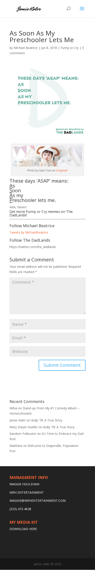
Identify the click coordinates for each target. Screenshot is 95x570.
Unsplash (62, 170)
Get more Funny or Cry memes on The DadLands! (41, 213)
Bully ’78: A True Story (46, 420)
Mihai (13, 408)
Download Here (23, 529)
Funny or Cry (70, 48)
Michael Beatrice (26, 48)
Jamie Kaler (18, 420)
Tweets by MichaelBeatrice (29, 232)
